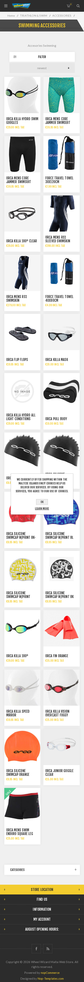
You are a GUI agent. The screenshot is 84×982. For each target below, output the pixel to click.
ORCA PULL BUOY (56, 419)
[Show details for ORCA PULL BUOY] (61, 391)
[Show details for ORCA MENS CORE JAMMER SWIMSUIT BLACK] (22, 154)
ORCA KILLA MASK (56, 360)
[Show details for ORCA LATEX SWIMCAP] (22, 450)
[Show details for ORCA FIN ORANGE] (61, 628)
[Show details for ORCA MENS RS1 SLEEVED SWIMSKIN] (61, 213)
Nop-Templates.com (51, 978)
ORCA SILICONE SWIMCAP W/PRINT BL (59, 536)
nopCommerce (50, 972)
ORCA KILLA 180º (17, 656)
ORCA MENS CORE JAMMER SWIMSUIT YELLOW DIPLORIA (57, 122)
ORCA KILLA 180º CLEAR (21, 241)
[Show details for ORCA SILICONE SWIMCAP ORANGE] (22, 747)
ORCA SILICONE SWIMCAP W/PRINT (18, 595)
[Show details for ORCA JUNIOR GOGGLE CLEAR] (61, 747)
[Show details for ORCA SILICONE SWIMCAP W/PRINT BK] (61, 569)
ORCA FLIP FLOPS (17, 360)
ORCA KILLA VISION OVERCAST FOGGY (57, 713)
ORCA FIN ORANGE (56, 656)
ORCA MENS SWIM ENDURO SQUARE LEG (19, 832)
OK (42, 502)
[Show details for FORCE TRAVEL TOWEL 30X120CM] (61, 154)
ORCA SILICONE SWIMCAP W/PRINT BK (59, 595)
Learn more (42, 508)
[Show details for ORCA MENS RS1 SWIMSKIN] (22, 273)
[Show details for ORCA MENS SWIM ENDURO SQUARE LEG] (22, 806)
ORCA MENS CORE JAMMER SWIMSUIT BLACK (18, 182)
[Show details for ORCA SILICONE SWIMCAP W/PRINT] (22, 569)
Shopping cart (70, 4)
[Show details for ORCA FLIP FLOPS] (22, 332)
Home (11, 15)
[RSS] (47, 948)
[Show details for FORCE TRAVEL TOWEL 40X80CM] (61, 273)
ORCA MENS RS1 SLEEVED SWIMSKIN (57, 239)
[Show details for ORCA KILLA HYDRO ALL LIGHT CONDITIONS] (22, 391)
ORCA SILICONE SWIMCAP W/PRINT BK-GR (21, 537)
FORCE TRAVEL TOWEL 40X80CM (59, 299)
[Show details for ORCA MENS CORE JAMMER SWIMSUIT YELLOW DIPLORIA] (61, 95)
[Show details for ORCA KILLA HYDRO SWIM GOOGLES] (22, 95)
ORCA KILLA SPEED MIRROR (18, 713)
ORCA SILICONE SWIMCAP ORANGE (17, 773)
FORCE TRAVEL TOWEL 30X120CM (59, 180)
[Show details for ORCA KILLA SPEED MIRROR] (22, 688)
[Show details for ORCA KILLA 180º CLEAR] (22, 213)
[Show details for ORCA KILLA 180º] (22, 628)
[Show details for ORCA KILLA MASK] (61, 332)
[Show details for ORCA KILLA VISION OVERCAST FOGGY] (61, 688)
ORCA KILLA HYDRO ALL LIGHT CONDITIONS (21, 417)
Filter (42, 57)
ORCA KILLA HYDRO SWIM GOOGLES (22, 121)
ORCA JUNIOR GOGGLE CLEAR (59, 773)
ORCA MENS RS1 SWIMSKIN (16, 299)
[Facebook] (36, 948)
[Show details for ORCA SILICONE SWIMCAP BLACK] (61, 450)
